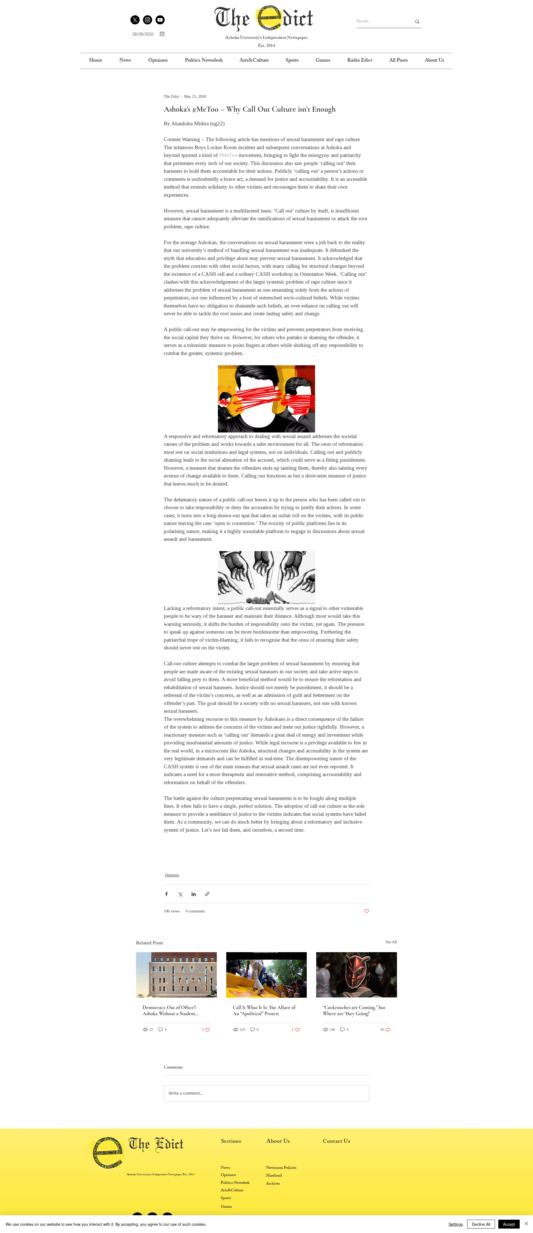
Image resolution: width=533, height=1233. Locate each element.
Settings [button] (456, 1224)
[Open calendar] (162, 34)
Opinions (172, 875)
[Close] (526, 1224)
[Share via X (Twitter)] (180, 894)
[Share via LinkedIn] (193, 894)
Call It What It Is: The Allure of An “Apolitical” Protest (264, 1010)
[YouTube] (160, 19)
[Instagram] (147, 19)
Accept (509, 1224)
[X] (135, 19)
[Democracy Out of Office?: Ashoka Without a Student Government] (176, 974)
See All (391, 942)
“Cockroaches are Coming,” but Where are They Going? (354, 1010)
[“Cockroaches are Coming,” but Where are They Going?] (356, 974)
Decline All (481, 1224)
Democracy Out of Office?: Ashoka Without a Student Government (170, 1010)
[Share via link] (207, 894)
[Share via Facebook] (166, 894)
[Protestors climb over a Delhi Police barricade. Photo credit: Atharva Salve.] (266, 975)
